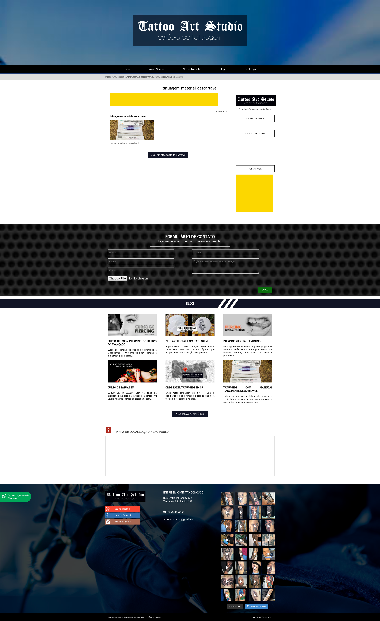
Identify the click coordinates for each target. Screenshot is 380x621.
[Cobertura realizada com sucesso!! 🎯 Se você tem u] (241, 512)
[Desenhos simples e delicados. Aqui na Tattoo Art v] (255, 595)
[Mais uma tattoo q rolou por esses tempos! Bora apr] (268, 526)
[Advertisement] (164, 99)
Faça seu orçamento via (18, 497)
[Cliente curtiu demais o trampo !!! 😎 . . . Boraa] (255, 567)
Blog (222, 69)
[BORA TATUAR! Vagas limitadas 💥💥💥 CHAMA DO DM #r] (255, 512)
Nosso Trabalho (192, 69)
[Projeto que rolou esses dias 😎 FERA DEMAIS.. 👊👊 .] (268, 512)
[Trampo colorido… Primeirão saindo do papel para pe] (241, 595)
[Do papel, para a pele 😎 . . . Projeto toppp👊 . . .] (255, 554)
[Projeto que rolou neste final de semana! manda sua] (227, 526)
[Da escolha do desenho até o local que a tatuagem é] (227, 512)
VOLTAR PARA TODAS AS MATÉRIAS (169, 155)
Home (126, 69)
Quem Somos (156, 69)
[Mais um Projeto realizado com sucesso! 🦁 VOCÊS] (255, 526)
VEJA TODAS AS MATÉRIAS (190, 413)
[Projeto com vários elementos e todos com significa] (241, 498)
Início (108, 77)
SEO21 (270, 617)
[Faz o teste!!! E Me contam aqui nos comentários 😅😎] (227, 540)
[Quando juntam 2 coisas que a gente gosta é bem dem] (268, 581)
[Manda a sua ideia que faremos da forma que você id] (268, 567)
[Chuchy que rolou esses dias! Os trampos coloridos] (227, 595)
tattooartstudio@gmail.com (179, 519)
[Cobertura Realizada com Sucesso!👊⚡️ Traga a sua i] (255, 498)
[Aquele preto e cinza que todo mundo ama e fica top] (227, 581)
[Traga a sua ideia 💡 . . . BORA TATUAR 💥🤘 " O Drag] (241, 554)
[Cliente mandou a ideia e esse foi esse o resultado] (227, 567)
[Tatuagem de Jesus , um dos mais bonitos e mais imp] (241, 526)
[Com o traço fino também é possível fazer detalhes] (268, 595)
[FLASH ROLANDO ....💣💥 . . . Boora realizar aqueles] (241, 540)
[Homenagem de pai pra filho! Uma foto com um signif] (255, 581)
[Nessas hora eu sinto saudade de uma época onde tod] (241, 581)
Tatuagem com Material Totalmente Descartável (133, 77)
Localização (250, 69)
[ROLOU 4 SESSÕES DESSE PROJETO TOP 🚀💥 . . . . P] (255, 540)
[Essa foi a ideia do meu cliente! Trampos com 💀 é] (241, 567)
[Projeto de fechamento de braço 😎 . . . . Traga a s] (227, 554)
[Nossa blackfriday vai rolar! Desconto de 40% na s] (268, 554)
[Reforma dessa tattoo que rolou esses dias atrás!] (268, 540)
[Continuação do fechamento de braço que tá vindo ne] (227, 498)
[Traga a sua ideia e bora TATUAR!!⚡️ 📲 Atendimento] (268, 498)
